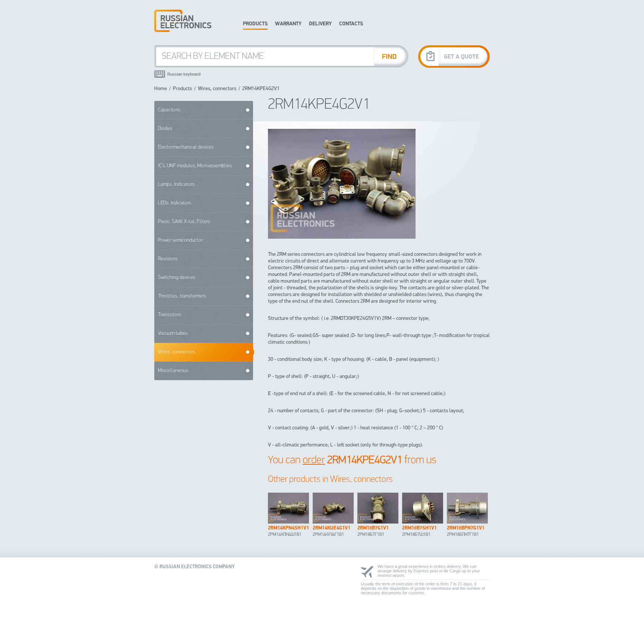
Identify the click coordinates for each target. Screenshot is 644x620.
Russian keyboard (184, 74)
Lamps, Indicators (176, 184)
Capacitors (169, 110)
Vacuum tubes (172, 333)
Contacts (351, 24)
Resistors (167, 259)
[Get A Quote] (454, 56)
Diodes (165, 128)
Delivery (320, 24)
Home (160, 89)
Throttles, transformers (182, 296)
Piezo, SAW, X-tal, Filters (184, 222)
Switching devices (176, 277)
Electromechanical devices (186, 147)
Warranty (288, 24)
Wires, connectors (217, 89)
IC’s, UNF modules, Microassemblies (195, 166)
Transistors (169, 315)
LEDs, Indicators (174, 203)
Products (255, 24)
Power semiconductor (180, 240)
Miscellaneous (173, 370)
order (314, 460)
